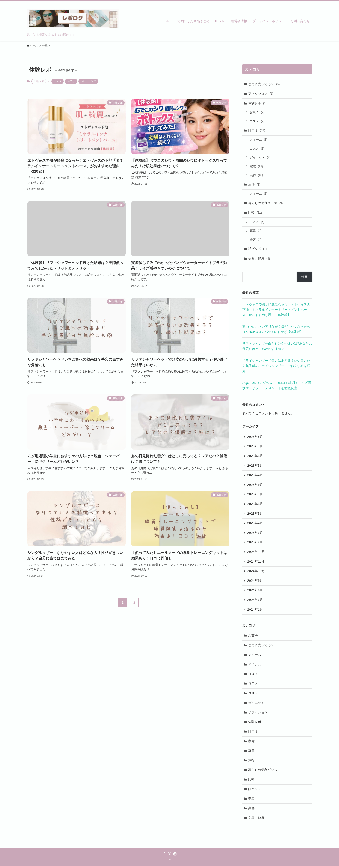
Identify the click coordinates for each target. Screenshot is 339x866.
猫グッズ (257, 249)
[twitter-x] (169, 854)
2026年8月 (255, 437)
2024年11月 (255, 561)
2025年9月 (255, 485)
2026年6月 (255, 456)
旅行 (254, 184)
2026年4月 (255, 475)
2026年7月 (255, 446)
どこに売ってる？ (264, 84)
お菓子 (71, 81)
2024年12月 (256, 552)
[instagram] (175, 854)
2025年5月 (255, 513)
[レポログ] (73, 18)
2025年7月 (255, 494)
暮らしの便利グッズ (265, 203)
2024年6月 (255, 590)
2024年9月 (255, 580)
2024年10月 (256, 571)
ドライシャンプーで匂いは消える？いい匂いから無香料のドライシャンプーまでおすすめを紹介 (276, 366)
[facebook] (164, 854)
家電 (256, 166)
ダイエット (260, 157)
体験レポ (258, 103)
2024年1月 (255, 609)
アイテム (258, 139)
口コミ (256, 130)
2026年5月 (255, 465)
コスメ (57, 81)
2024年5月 (255, 600)
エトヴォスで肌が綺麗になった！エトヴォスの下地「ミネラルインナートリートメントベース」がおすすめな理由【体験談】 (276, 309)
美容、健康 (259, 258)
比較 (255, 212)
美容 (256, 175)
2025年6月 (255, 504)
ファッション (260, 93)
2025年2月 (255, 542)
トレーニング (88, 81)
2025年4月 (255, 523)
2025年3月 (255, 533)
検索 (304, 276)
